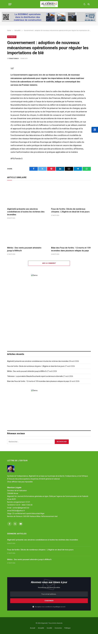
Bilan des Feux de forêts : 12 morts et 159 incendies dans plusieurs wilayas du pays (71, 249)
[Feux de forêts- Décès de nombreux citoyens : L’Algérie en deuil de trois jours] (71, 194)
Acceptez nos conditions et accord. (50, 607)
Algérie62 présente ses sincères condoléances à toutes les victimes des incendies (25, 212)
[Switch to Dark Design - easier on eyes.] (84, 4)
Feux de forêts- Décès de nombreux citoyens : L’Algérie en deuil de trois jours (70, 210)
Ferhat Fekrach (14, 58)
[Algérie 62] (49, 4)
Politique (67, 628)
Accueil (32, 628)
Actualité (11, 37)
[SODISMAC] (49, 17)
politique (57, 607)
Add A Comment (49, 263)
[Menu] (9, 4)
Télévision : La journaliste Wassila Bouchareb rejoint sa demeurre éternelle (35, 376)
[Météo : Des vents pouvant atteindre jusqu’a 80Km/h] (27, 233)
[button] (95, 130)
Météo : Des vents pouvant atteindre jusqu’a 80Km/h (24, 249)
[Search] (88, 4)
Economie (58, 628)
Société (49, 628)
